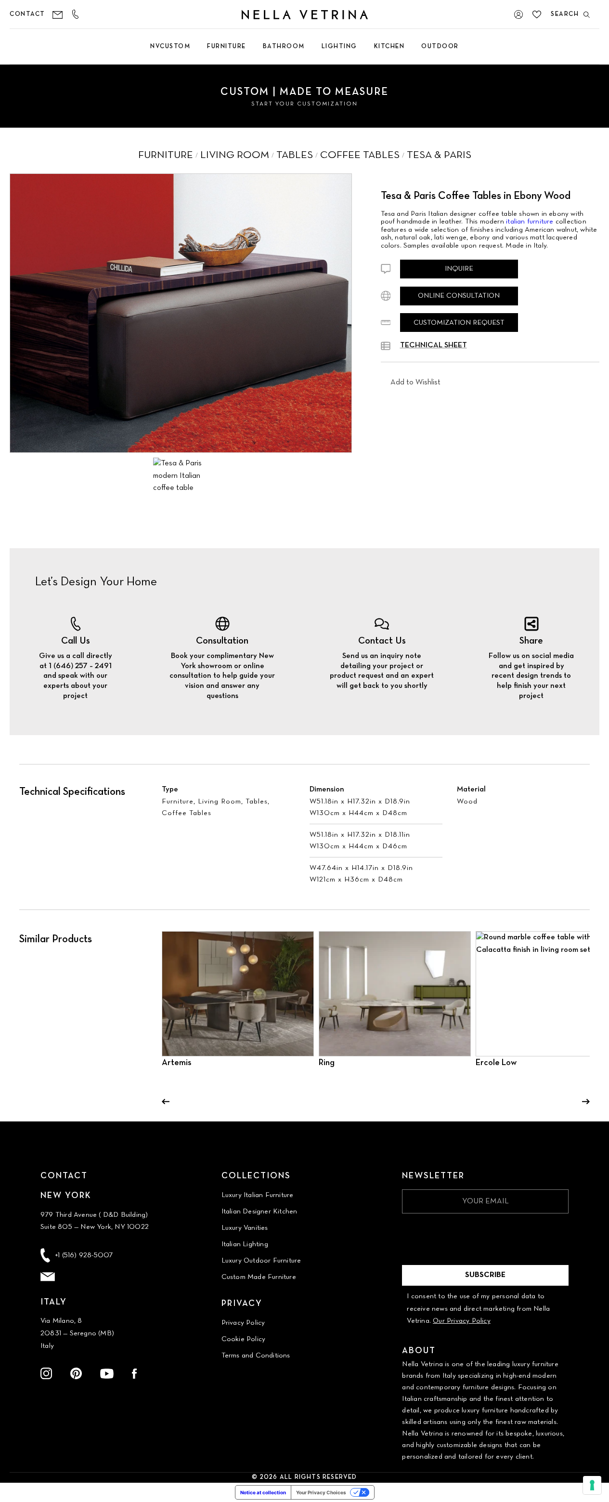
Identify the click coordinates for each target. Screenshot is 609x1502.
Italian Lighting (244, 1244)
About (419, 1351)
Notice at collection (263, 1492)
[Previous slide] (165, 1102)
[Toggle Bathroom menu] (283, 61)
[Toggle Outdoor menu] (439, 61)
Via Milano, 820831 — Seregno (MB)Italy (77, 1333)
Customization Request (459, 322)
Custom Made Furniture (258, 1277)
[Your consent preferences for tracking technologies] (592, 1485)
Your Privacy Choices (321, 1492)
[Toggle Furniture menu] (226, 61)
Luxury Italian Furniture (257, 1195)
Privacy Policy (243, 1322)
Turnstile (415, 1227)
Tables (257, 801)
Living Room (219, 801)
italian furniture (529, 221)
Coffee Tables (186, 813)
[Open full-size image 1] (181, 313)
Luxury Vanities (244, 1228)
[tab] (177, 476)
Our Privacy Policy (462, 1321)
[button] (415, 383)
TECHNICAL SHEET (433, 345)
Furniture (178, 801)
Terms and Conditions (255, 1355)
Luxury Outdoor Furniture (261, 1260)
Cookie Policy (243, 1339)
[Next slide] (586, 1102)
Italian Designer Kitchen (259, 1211)
